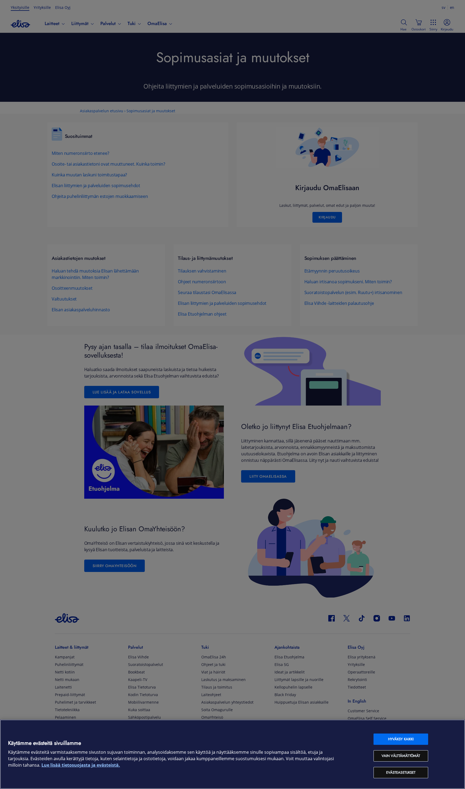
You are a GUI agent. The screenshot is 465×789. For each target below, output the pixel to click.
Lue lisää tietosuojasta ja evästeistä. (80, 765)
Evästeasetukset (401, 772)
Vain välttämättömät (401, 755)
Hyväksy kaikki (401, 739)
